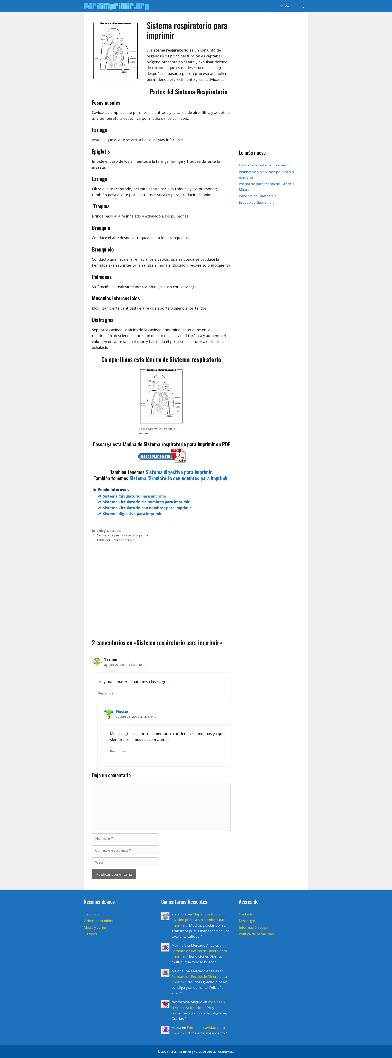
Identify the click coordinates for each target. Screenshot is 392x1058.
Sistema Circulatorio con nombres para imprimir (178, 478)
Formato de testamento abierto (264, 165)
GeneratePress (223, 1051)
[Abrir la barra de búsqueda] (302, 6)
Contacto (246, 914)
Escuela (115, 530)
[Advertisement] (161, 583)
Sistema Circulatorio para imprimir (134, 496)
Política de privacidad (256, 934)
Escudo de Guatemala (257, 202)
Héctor (122, 711)
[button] (285, 6)
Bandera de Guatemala (258, 195)
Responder (106, 693)
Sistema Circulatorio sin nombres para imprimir (146, 501)
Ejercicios (91, 914)
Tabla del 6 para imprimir (115, 540)
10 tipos (90, 934)
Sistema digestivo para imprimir (179, 472)
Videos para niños (98, 920)
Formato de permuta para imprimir (122, 535)
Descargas (247, 920)
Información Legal (253, 927)
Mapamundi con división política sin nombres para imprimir (199, 919)
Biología (102, 530)
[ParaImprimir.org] (117, 6)
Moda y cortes (95, 927)
